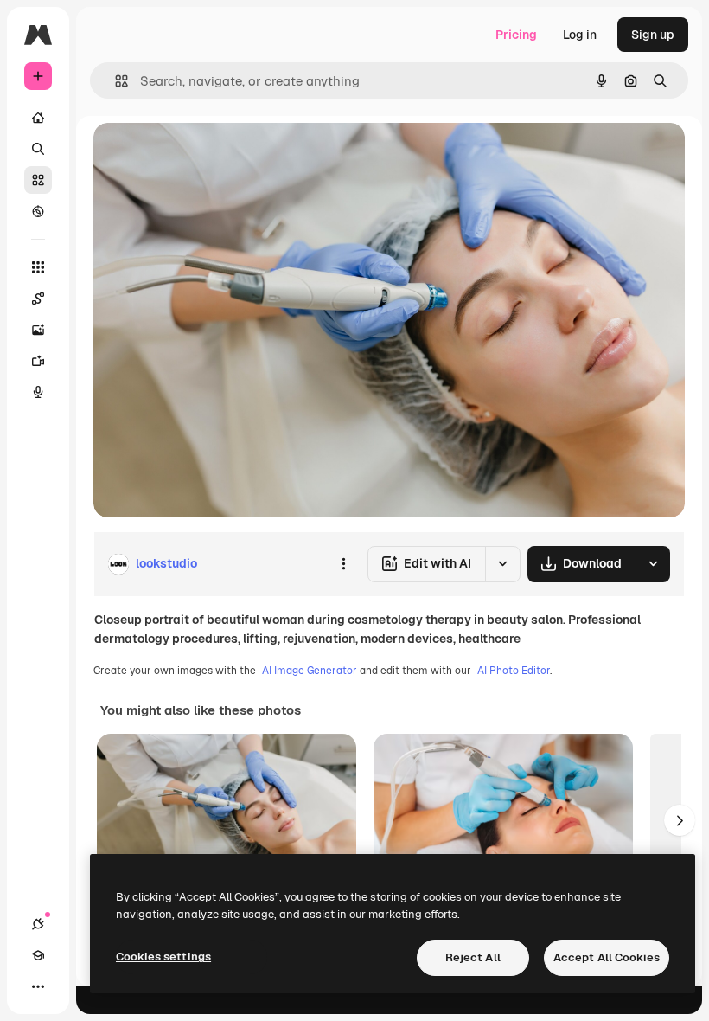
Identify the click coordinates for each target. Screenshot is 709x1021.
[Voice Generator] (38, 392)
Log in (580, 34)
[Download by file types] (653, 564)
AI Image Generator (309, 670)
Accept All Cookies (606, 957)
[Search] (38, 149)
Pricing (516, 34)
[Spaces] (38, 298)
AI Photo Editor (513, 670)
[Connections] (38, 924)
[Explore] (38, 211)
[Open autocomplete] (114, 80)
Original (204, 155)
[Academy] (38, 955)
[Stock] (38, 180)
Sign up (652, 34)
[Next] (679, 820)
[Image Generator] (38, 330)
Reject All (473, 957)
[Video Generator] (38, 361)
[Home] (38, 118)
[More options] (343, 564)
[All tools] (38, 267)
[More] (38, 986)
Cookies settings (163, 956)
